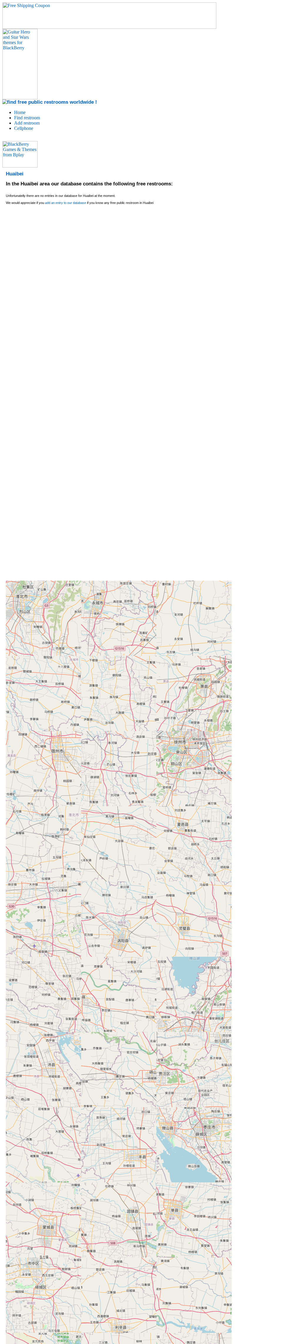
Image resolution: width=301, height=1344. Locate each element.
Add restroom (27, 122)
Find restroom (27, 117)
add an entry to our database (65, 203)
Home (20, 112)
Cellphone (23, 128)
